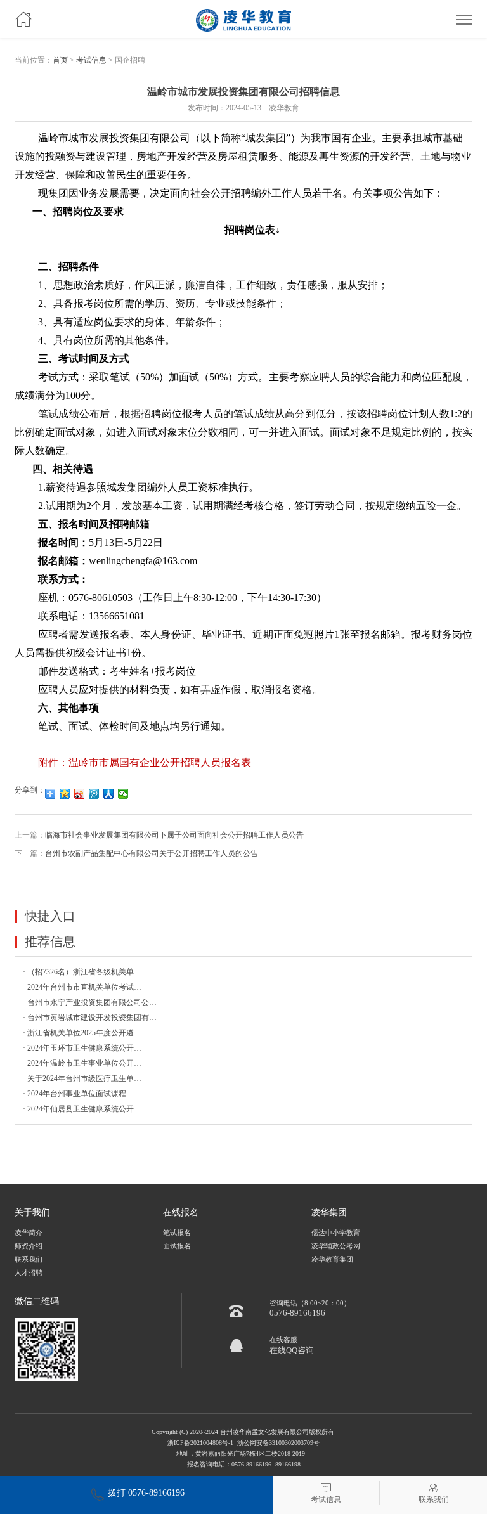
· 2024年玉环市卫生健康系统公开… (82, 1048)
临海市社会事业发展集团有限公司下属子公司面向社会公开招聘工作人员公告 (174, 835)
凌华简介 (28, 1232)
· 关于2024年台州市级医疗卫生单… (82, 1078)
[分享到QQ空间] (65, 794)
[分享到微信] (123, 794)
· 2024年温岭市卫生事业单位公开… (82, 1063)
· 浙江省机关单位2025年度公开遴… (82, 1032)
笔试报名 (177, 1232)
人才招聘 (28, 1272)
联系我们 (28, 1259)
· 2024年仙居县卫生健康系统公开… (82, 1108)
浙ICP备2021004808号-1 (200, 1442)
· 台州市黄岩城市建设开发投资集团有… (90, 1017)
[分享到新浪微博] (79, 794)
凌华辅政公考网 (335, 1246)
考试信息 (91, 60)
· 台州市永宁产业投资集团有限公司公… (90, 1002)
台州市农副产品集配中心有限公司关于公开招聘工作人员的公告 (151, 853)
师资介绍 (28, 1246)
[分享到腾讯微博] (94, 794)
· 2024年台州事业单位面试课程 (74, 1093)
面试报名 (177, 1246)
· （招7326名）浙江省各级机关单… (82, 971)
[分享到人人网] (108, 794)
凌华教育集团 (332, 1259)
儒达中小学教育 (335, 1232)
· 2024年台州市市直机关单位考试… (82, 987)
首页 (60, 60)
